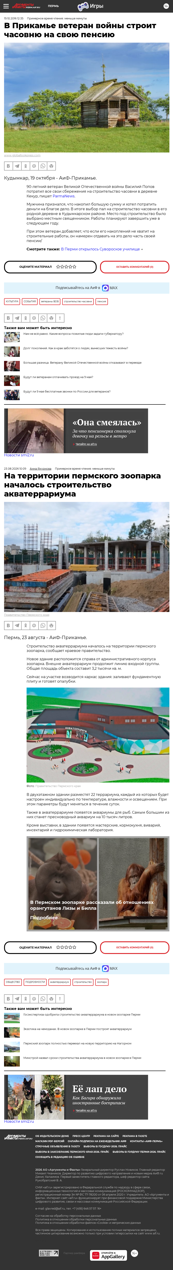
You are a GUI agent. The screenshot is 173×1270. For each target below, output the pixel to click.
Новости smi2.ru (19, 455)
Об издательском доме (52, 1136)
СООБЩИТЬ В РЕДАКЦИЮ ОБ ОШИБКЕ (59, 1157)
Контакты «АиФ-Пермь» (146, 1141)
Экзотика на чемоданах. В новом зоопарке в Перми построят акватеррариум (77, 1029)
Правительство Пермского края (26, 615)
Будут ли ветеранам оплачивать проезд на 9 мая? (58, 377)
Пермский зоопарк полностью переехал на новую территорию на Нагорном (77, 1043)
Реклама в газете (135, 1136)
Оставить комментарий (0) (134, 267)
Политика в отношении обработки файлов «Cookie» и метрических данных (88, 1222)
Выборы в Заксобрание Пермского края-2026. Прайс (72, 1151)
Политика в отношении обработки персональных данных (76, 1219)
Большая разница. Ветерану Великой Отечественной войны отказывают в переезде (82, 362)
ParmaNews (64, 196)
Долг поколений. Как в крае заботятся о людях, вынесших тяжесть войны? (75, 348)
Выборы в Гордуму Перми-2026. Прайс (139, 1151)
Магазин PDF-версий (49, 1141)
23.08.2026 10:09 (15, 468)
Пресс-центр (81, 1136)
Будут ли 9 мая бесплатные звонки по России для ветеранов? (67, 391)
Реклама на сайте (106, 1136)
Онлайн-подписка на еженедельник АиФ (97, 1141)
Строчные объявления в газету (57, 1146)
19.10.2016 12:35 (13, 18)
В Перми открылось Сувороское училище (100, 249)
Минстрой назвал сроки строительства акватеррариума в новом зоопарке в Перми (82, 1058)
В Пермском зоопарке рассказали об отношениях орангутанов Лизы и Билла (92, 905)
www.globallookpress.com (22, 155)
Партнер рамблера (74, 1253)
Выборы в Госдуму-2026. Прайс (105, 1146)
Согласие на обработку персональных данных (68, 1215)
